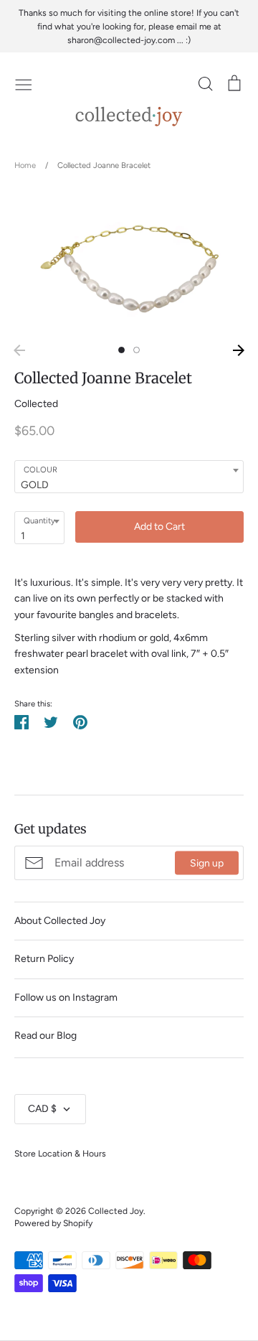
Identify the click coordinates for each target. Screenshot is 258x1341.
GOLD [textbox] (35, 485)
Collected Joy (115, 1210)
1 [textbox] (23, 536)
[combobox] (129, 476)
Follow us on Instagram (66, 997)
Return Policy (44, 959)
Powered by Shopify (53, 1223)
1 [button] (121, 350)
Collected (36, 404)
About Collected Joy (59, 921)
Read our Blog (45, 1035)
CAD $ (42, 1109)
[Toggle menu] (23, 83)
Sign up (207, 862)
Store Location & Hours (60, 1153)
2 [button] (136, 350)
